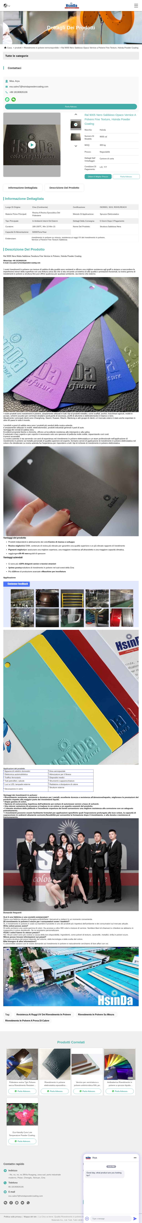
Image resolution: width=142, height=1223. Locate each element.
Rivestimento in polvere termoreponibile (41, 48)
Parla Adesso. (71, 107)
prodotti (18, 48)
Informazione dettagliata (22, 187)
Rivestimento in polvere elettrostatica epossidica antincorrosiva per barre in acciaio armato (54, 1084)
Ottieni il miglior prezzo (98, 177)
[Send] (135, 1219)
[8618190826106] (28, 1203)
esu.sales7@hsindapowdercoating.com (28, 86)
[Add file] (87, 1219)
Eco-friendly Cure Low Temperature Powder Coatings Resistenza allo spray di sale (22, 1134)
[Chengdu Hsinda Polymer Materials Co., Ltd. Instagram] (17, 1203)
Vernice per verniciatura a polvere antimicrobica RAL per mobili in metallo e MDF (87, 1084)
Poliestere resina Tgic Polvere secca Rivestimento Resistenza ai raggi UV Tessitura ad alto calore (22, 1084)
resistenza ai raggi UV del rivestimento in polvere (44, 1014)
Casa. (9, 48)
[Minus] (135, 1157)
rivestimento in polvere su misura (96, 1014)
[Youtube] (22, 1203)
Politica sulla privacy (12, 1217)
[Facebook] (11, 1203)
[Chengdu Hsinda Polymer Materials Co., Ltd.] (72, 5)
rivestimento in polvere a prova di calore (27, 1020)
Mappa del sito (30, 1217)
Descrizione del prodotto (64, 187)
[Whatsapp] (7, 99)
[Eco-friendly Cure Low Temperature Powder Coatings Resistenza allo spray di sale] (22, 1114)
